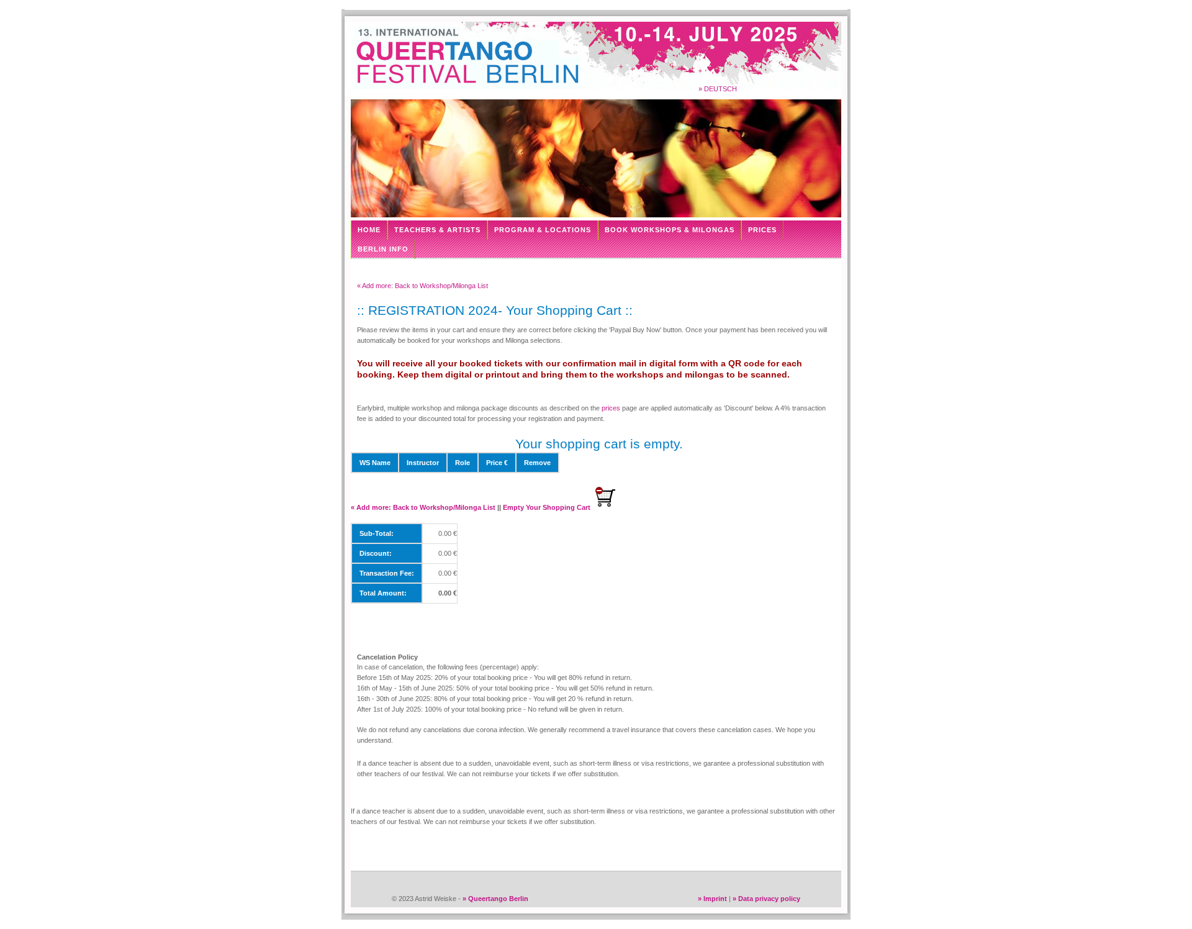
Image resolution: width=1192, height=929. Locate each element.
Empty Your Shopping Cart (547, 507)
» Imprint (712, 898)
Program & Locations (542, 229)
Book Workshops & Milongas (669, 229)
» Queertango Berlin (495, 898)
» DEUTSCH (717, 89)
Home (369, 229)
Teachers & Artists (437, 229)
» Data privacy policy (766, 898)
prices (611, 408)
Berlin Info (383, 249)
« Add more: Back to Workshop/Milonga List (422, 285)
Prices (762, 229)
